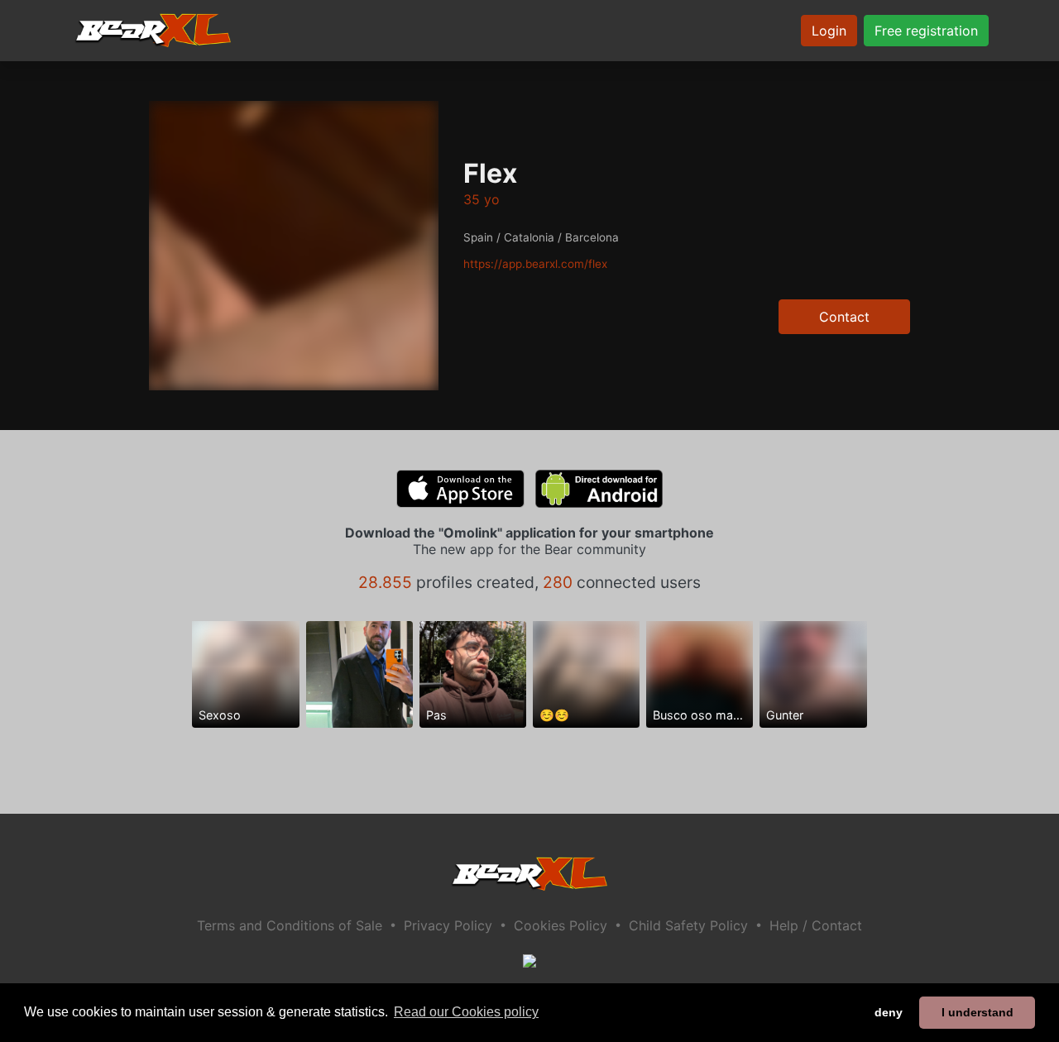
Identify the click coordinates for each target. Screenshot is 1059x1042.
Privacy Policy (448, 925)
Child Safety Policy (688, 925)
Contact (844, 316)
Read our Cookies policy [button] (466, 1012)
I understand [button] (977, 1012)
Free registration (926, 30)
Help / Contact (815, 925)
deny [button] (889, 1012)
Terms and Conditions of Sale (289, 925)
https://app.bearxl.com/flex (535, 263)
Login (829, 30)
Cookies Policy (560, 925)
